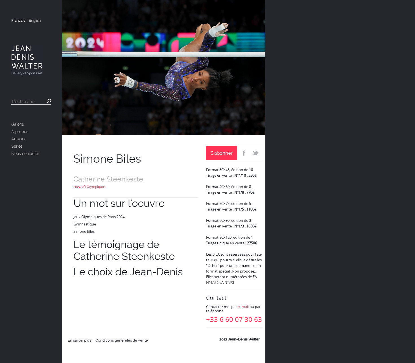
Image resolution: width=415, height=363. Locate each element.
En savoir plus (79, 340)
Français (18, 20)
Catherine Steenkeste (108, 179)
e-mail (243, 307)
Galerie (17, 124)
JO (84, 187)
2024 (77, 187)
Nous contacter (25, 153)
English (35, 20)
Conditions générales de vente (121, 340)
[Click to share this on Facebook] (243, 153)
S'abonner (222, 153)
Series (17, 146)
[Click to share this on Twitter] (256, 153)
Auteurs (18, 139)
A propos (19, 131)
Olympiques (96, 187)
